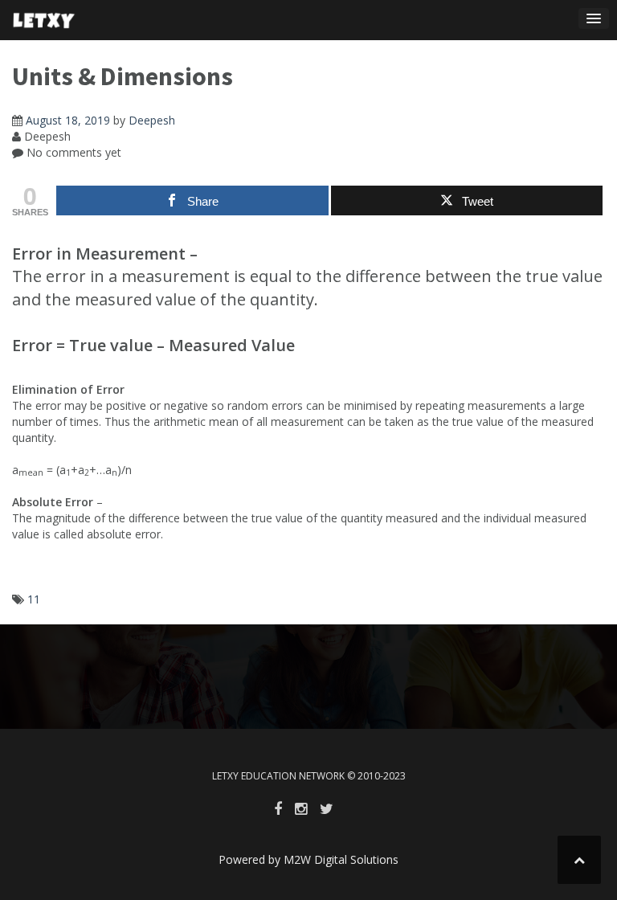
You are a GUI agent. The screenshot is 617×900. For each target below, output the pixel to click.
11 (33, 599)
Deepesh (152, 120)
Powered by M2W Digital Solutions (308, 859)
